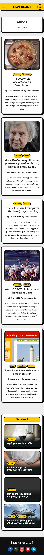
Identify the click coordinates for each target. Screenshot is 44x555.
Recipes (26, 74)
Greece (17, 74)
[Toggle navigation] (3, 7)
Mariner (11, 516)
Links (12, 366)
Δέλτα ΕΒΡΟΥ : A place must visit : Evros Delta (22, 291)
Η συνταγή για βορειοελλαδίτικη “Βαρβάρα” (22, 82)
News (27, 156)
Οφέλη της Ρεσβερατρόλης (20, 443)
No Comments (33, 91)
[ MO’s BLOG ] (21, 7)
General (11, 439)
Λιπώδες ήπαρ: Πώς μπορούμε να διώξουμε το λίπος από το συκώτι (19, 470)
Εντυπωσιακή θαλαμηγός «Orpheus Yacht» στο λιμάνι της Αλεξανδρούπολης (21, 523)
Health (11, 463)
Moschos (21, 366)
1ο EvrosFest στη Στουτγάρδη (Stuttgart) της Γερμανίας (22, 209)
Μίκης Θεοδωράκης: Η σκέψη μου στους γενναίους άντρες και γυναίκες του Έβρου (22, 163)
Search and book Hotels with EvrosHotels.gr (22, 372)
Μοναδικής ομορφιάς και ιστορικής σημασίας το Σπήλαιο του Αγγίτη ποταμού (21, 496)
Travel (26, 204)
